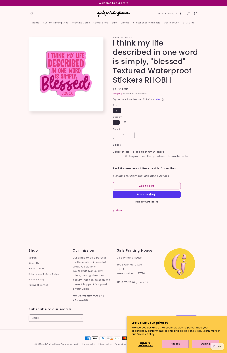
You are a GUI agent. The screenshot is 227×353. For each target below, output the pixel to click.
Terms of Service (38, 284)
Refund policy (89, 344)
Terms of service (123, 344)
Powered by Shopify (70, 344)
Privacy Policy (36, 279)
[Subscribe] (80, 318)
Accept (175, 344)
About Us (34, 263)
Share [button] (119, 210)
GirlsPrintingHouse (51, 344)
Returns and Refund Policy (44, 274)
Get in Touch (36, 268)
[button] (32, 13)
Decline (205, 344)
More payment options (146, 202)
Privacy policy (105, 344)
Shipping (117, 93)
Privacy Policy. (146, 334)
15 (125, 122)
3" (117, 110)
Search (33, 257)
